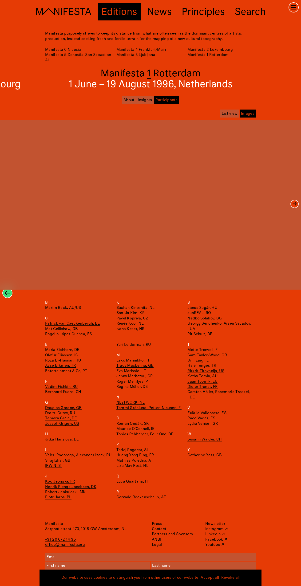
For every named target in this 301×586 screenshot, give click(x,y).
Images (247, 113)
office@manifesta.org (65, 545)
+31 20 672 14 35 (60, 539)
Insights (145, 100)
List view (230, 113)
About (129, 100)
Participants (166, 100)
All (47, 60)
